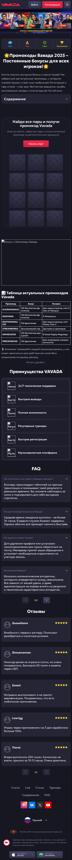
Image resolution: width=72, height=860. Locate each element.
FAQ (47, 795)
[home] (10, 4)
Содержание (30, 795)
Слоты (15, 787)
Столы (39, 787)
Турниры (55, 787)
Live (27, 787)
